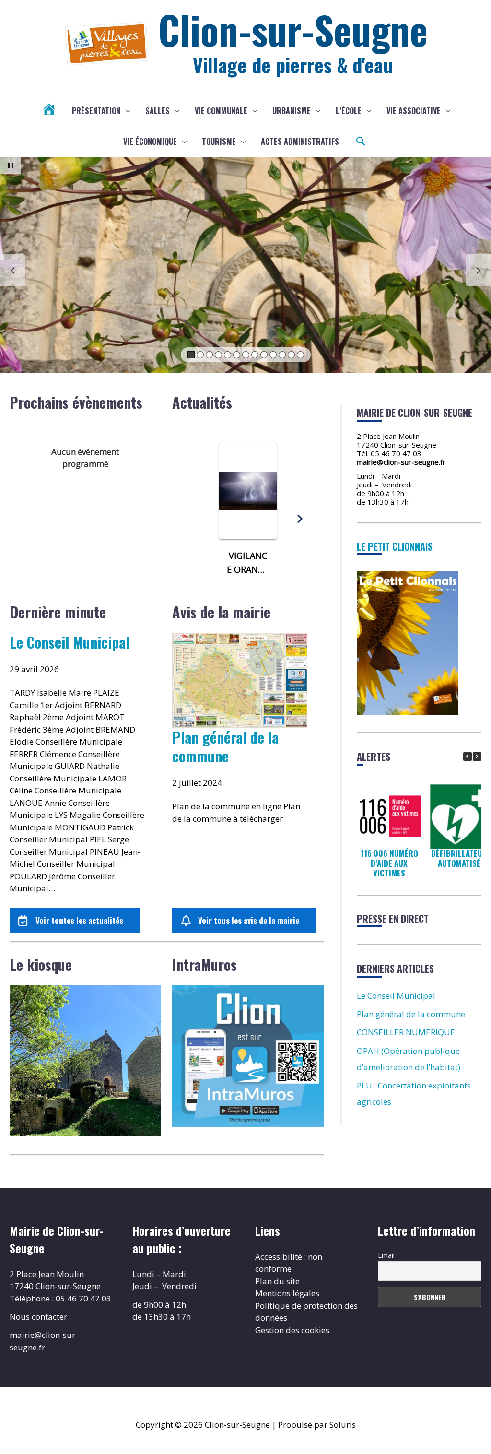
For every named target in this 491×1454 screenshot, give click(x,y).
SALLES (157, 111)
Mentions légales (287, 1293)
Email (386, 1255)
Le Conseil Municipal (69, 642)
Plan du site (277, 1281)
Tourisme (219, 141)
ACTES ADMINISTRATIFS (300, 141)
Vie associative (413, 111)
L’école (349, 111)
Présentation (96, 111)
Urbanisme (291, 111)
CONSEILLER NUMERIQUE (406, 1032)
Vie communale (221, 111)
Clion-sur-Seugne (293, 29)
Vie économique (150, 141)
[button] (361, 141)
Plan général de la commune (225, 746)
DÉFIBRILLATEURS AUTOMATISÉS (461, 858)
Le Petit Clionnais (395, 546)
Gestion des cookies (292, 1330)
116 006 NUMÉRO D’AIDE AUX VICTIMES (389, 863)
